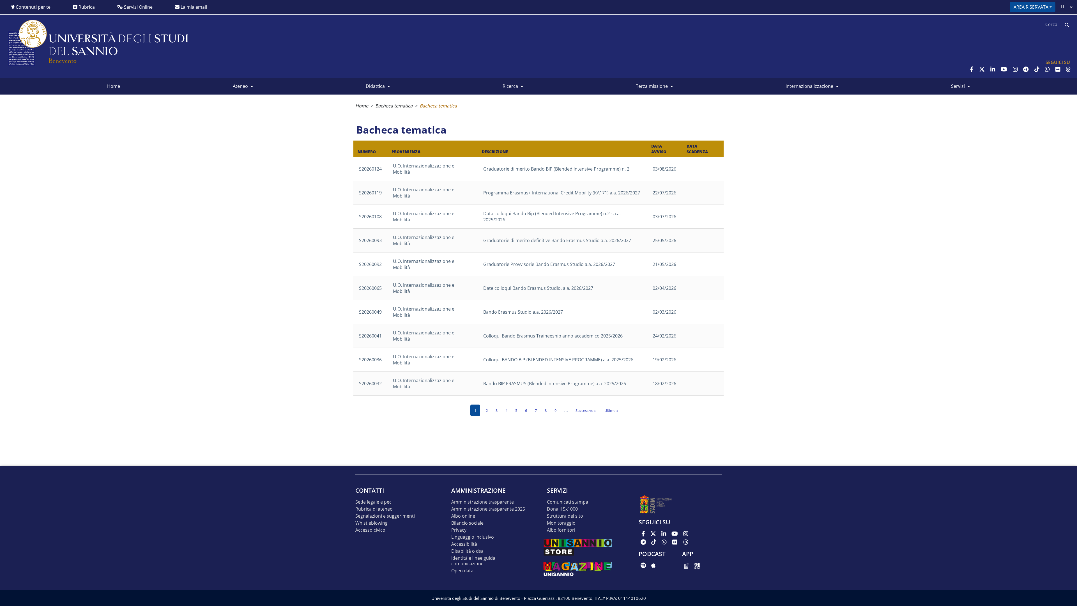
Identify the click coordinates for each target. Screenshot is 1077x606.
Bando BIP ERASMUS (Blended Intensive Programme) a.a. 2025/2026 (554, 383)
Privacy (458, 530)
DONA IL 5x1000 (562, 509)
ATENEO (240, 86)
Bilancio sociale (467, 523)
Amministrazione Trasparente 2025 (488, 509)
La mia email (193, 7)
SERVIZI (958, 86)
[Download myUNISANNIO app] (686, 565)
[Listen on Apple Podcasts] (653, 565)
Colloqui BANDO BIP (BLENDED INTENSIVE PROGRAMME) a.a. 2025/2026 (558, 360)
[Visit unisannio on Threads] (1068, 69)
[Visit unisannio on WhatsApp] (1047, 69)
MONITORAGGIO (561, 523)
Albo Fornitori (561, 530)
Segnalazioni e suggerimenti (385, 516)
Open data (462, 571)
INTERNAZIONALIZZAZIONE (809, 86)
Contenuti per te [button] (32, 7)
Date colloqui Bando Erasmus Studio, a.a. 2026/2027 (538, 288)
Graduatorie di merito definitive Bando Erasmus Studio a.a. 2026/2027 (557, 240)
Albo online (463, 516)
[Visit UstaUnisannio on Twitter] (982, 69)
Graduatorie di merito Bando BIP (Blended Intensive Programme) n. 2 (556, 169)
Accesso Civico (370, 530)
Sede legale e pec (373, 502)
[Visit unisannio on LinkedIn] (992, 69)
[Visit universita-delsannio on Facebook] (972, 69)
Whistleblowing (371, 523)
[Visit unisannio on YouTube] (1004, 69)
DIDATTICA (375, 86)
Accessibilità (464, 544)
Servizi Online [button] (138, 7)
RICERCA (510, 86)
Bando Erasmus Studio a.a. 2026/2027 (523, 312)
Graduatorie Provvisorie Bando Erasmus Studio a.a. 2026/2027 (549, 264)
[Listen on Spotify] (643, 565)
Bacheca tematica (394, 106)
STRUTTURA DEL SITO (565, 516)
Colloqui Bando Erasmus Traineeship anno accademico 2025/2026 (553, 336)
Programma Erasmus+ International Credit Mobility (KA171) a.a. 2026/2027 (561, 193)
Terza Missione (652, 86)
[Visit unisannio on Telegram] (1025, 69)
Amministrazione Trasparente (482, 502)
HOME (113, 86)
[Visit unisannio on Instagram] (1015, 69)
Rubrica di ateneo (374, 509)
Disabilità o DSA (467, 551)
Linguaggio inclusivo (472, 537)
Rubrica (86, 7)
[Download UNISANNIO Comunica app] (697, 565)
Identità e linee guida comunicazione (473, 561)
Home (361, 106)
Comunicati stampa (567, 502)
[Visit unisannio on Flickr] (1057, 69)
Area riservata (1031, 7)
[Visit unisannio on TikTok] (1036, 69)
